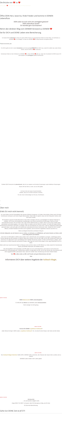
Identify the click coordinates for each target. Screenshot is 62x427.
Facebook (5, 424)
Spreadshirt (5, 425)
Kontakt (4, 416)
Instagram (5, 422)
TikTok (4, 420)
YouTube (5, 421)
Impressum (5, 418)
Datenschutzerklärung (7, 417)
